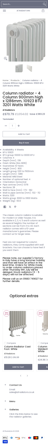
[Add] (18, 126)
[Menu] (4, 10)
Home (5, 80)
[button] (43, 10)
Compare (11, 343)
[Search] (44, 4)
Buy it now (24, 142)
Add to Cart (24, 134)
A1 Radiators (23, 11)
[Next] (43, 40)
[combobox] (21, 4)
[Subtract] (6, 126)
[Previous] (4, 40)
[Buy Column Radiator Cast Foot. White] (18, 325)
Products (15, 80)
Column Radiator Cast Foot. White (17, 348)
